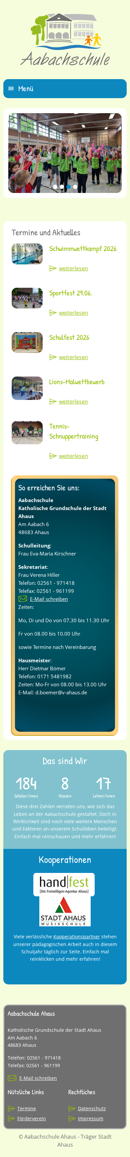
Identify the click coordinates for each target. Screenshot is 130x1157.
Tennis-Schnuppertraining (73, 431)
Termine (26, 1108)
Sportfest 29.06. (70, 293)
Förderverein (31, 1118)
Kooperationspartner (76, 936)
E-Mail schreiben (49, 599)
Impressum (90, 1118)
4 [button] (75, 192)
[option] (65, 153)
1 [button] (55, 192)
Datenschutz (92, 1108)
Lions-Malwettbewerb (77, 382)
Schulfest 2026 (69, 337)
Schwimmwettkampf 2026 (83, 248)
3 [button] (68, 192)
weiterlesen (73, 268)
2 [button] (61, 192)
